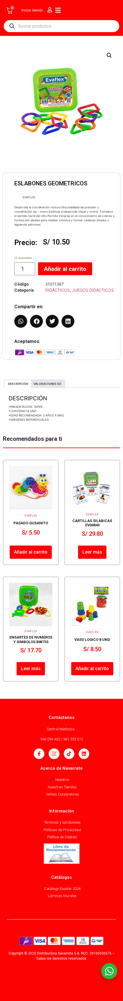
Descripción (18, 383)
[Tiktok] (69, 753)
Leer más (92, 552)
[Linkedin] (84, 753)
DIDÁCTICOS (57, 290)
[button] (109, 55)
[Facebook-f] (39, 753)
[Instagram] (54, 753)
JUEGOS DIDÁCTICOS (93, 290)
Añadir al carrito (65, 268)
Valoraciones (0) (47, 383)
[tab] (18, 384)
